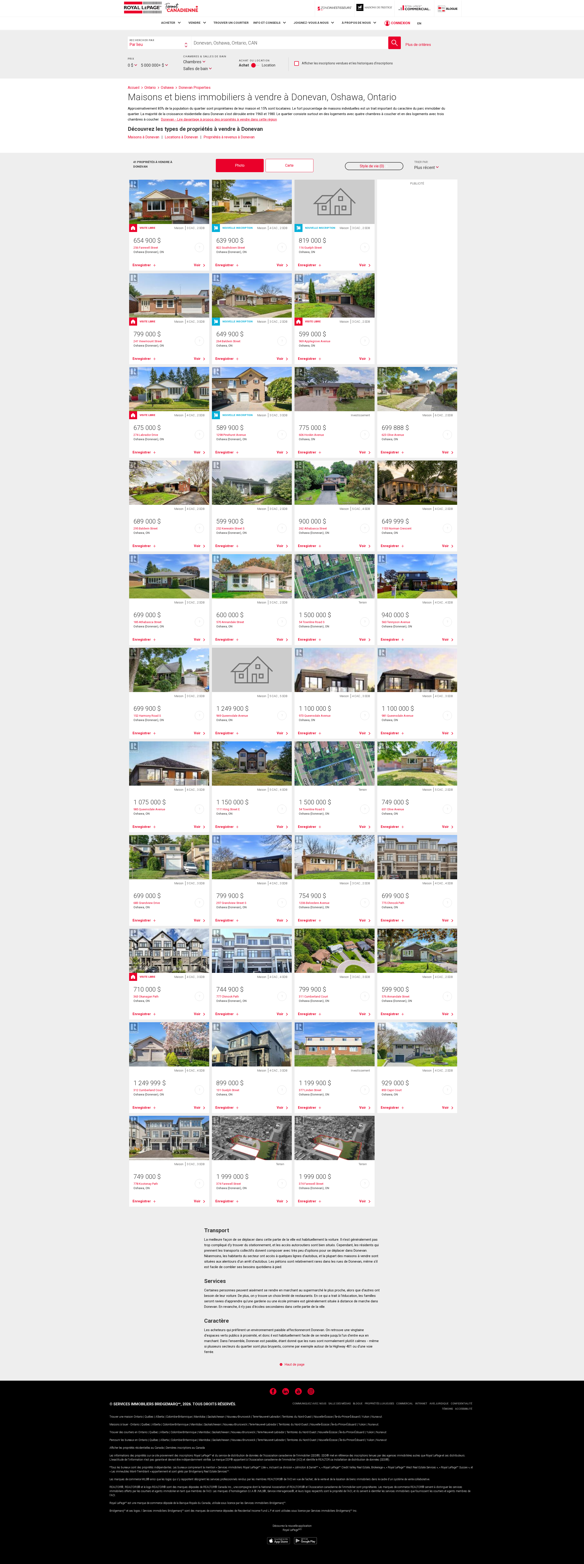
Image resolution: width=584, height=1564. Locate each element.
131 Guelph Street (227, 1090)
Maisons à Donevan (143, 137)
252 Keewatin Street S (230, 528)
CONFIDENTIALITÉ (461, 1403)
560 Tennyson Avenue (396, 622)
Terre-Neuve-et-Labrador (266, 1416)
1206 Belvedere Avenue (314, 903)
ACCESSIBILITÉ (463, 1408)
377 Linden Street (310, 1090)
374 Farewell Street (228, 1183)
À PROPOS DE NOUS (356, 22)
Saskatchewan (215, 1416)
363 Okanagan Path (146, 996)
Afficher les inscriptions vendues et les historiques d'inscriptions (343, 63)
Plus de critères (418, 44)
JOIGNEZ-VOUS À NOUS (311, 22)
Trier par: (421, 162)
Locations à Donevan (181, 137)
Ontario (138, 1416)
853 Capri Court (392, 1090)
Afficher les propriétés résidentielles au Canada (137, 1447)
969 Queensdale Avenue (232, 715)
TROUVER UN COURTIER (231, 22)
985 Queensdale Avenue (149, 809)
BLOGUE (357, 1403)
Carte (289, 165)
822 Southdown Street (230, 247)
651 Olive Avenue (393, 809)
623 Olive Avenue (393, 435)
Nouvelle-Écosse (323, 1416)
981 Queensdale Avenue (397, 715)
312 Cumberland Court (148, 1090)
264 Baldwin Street (228, 341)
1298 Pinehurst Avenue (231, 435)
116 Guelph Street (310, 247)
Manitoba (199, 1416)
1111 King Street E (228, 809)
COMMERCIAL (404, 1403)
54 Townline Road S (311, 622)
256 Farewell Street (145, 247)
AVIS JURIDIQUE (439, 1403)
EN (419, 23)
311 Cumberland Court (313, 996)
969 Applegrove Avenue (314, 341)
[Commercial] (414, 8)
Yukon (365, 1416)
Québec (149, 1416)
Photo (240, 165)
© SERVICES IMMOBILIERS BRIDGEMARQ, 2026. (151, 1404)
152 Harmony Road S (147, 715)
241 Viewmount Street (147, 341)
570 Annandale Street (230, 622)
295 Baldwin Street (145, 528)
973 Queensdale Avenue (315, 715)
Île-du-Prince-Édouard (347, 1416)
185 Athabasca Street (147, 622)
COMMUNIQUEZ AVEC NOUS (309, 1403)
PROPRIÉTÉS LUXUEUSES (379, 1403)
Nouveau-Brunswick (238, 1416)
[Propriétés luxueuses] (374, 8)
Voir (197, 265)
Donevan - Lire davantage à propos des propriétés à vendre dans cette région (219, 119)
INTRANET (421, 1403)
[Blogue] (448, 8)
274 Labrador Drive (145, 435)
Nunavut (376, 1416)
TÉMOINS (447, 1408)
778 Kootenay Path (145, 1183)
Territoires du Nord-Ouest (297, 1416)
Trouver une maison (121, 1416)
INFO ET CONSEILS (266, 22)
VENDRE (194, 22)
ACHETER (168, 22)
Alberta (160, 1416)
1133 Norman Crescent (397, 528)
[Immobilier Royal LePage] (161, 8)
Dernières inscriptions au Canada (185, 1447)
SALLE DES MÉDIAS (339, 1403)
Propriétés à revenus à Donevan (229, 137)
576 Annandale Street (395, 996)
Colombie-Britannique (179, 1416)
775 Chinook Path (393, 903)
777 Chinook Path (227, 996)
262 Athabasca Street (313, 528)
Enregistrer (142, 265)
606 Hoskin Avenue (311, 435)
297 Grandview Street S (231, 903)
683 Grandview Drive (146, 903)
